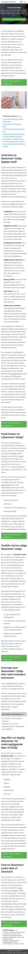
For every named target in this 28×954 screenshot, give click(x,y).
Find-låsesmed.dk (8, 2)
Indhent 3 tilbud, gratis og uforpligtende (14, 19)
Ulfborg (6, 783)
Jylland (20, 888)
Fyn (4, 891)
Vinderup (7, 787)
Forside (3, 952)
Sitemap (18, 952)
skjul (20, 116)
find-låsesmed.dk (15, 374)
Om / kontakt (9, 952)
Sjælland (15, 891)
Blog (14, 952)
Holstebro (7, 779)
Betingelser (24, 952)
